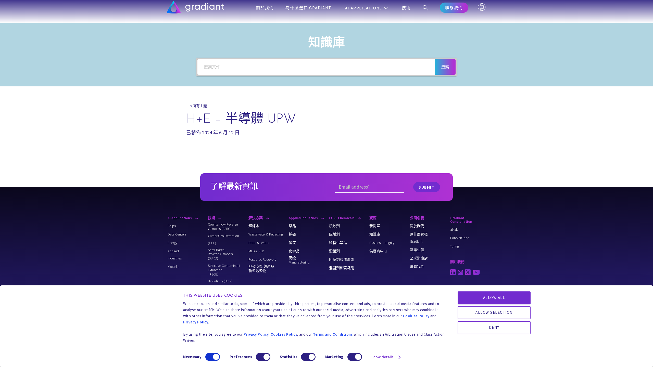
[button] (454, 8)
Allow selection (494, 312)
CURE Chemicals (342, 218)
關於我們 (265, 7)
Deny (494, 327)
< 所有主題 (198, 105)
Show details (382, 357)
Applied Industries (304, 218)
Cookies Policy (416, 315)
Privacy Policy (195, 322)
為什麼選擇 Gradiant (308, 7)
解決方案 (255, 218)
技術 (406, 7)
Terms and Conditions (333, 334)
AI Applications (364, 7)
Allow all (494, 297)
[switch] (263, 357)
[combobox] (316, 67)
